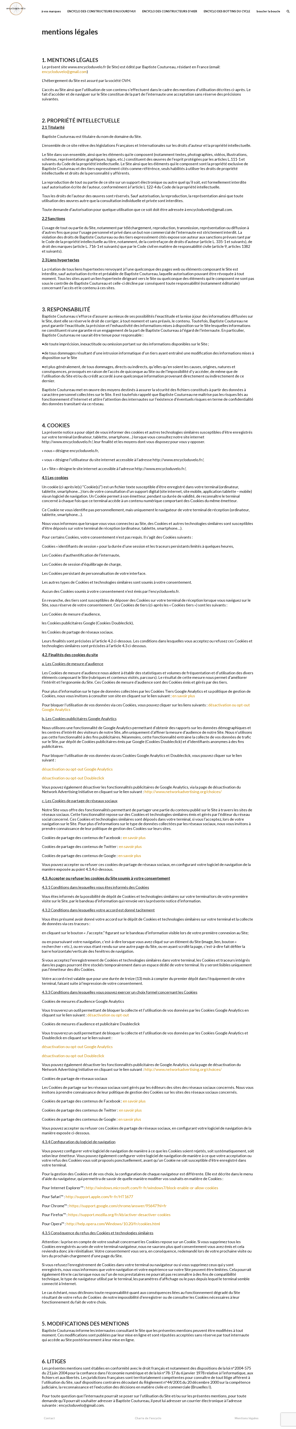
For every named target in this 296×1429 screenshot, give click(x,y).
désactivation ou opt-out (108, 1015)
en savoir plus (183, 695)
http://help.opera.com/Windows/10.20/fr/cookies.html (113, 1223)
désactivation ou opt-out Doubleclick (73, 778)
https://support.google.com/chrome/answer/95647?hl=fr (118, 1205)
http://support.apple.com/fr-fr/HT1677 (99, 1196)
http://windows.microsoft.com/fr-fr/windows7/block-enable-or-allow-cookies (152, 1187)
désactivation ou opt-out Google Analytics (77, 769)
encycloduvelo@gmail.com (64, 71)
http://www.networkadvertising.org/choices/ (183, 791)
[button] (288, 10)
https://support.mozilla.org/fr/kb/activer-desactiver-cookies (119, 1214)
